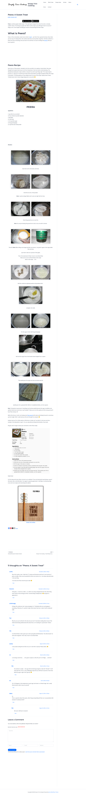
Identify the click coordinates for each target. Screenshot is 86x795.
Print (24, 429)
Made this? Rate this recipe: (13, 727)
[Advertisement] (30, 53)
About (70, 2)
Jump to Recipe (27, 21)
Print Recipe (35, 21)
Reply (13, 583)
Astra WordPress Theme (53, 792)
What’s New (50, 2)
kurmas (46, 40)
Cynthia (11, 571)
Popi (10, 618)
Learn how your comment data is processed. (35, 751)
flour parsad (30, 415)
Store (44, 7)
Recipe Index (58, 2)
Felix (10, 631)
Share (17, 528)
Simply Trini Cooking (32, 5)
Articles (64, 2)
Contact (49, 7)
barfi (31, 37)
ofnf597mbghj (12, 603)
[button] (77, 4)
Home (44, 2)
